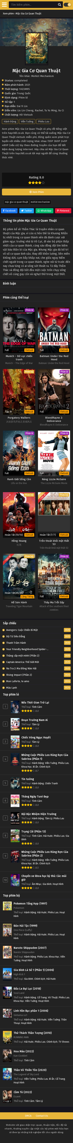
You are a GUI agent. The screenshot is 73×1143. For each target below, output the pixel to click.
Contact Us (42, 1115)
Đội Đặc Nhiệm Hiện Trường (38, 814)
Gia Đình (47, 884)
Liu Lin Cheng (25, 110)
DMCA (28, 1115)
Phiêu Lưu (43, 121)
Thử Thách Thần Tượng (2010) (33, 1033)
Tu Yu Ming (50, 110)
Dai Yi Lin (22, 106)
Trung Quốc (24, 93)
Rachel (39, 110)
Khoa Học (26, 766)
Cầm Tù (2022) (23, 1092)
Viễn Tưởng (27, 121)
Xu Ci (61, 110)
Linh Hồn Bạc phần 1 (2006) (31, 1010)
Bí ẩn (35, 766)
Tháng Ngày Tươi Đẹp (35, 796)
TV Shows (64, 1041)
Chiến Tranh (51, 783)
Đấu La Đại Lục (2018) (27, 988)
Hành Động (10, 121)
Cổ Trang (42, 997)
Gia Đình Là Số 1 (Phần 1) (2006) (34, 970)
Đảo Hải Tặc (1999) (25, 925)
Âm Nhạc (36, 884)
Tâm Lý (35, 724)
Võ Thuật (53, 997)
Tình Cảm (37, 706)
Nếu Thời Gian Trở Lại (35, 702)
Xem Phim (38, 192)
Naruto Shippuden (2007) (30, 948)
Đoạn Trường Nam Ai (34, 720)
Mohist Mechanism (40, 202)
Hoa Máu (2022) (24, 1051)
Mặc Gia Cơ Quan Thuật (16, 202)
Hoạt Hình (58, 884)
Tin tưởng (27, 779)
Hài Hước (48, 835)
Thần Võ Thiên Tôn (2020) (30, 1070)
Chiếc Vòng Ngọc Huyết (36, 737)
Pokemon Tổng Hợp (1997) (30, 903)
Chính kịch (44, 766)
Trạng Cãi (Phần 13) (33, 831)
